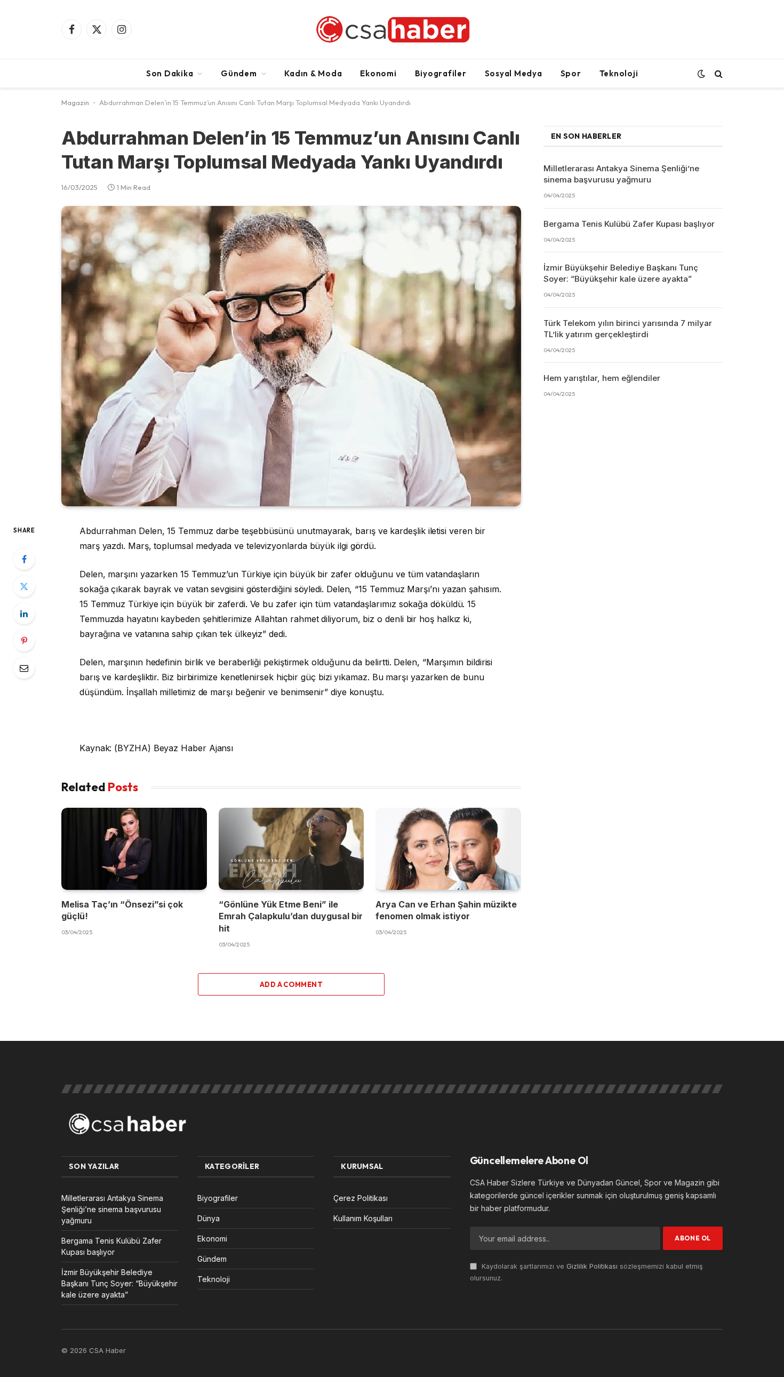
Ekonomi (378, 73)
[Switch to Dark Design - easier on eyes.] (701, 73)
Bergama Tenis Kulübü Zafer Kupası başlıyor (629, 224)
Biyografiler (441, 73)
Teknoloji (618, 73)
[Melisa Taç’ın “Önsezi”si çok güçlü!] (134, 848)
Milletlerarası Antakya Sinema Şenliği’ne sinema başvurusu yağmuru (621, 174)
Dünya (208, 1218)
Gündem (239, 73)
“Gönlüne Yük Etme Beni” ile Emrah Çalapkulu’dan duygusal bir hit (291, 916)
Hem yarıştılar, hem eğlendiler (601, 378)
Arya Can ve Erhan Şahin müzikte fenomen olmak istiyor (446, 910)
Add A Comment (291, 984)
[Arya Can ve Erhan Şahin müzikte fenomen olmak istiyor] (448, 848)
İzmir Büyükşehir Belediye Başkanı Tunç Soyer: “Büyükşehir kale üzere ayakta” (620, 273)
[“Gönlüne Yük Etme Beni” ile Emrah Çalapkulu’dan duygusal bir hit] (291, 848)
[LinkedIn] (24, 613)
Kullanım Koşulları (363, 1218)
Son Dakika (170, 73)
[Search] (718, 73)
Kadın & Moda (313, 73)
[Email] (24, 668)
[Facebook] (24, 559)
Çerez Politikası (360, 1198)
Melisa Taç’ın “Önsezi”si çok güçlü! (122, 910)
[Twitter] (24, 586)
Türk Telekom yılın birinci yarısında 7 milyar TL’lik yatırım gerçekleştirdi (627, 328)
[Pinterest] (24, 640)
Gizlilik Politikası (592, 1266)
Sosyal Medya (513, 73)
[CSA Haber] (392, 29)
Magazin (75, 102)
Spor (571, 73)
